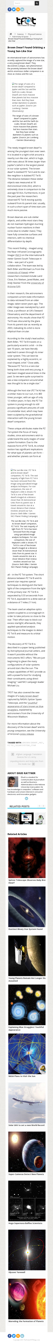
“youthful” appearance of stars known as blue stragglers (25, 706)
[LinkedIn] (22, 9)
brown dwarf (30, 742)
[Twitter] (14, 9)
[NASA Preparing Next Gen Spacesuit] (40, 818)
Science (20, 34)
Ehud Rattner (26, 773)
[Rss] (18, 9)
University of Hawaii (17, 272)
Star (33, 745)
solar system (22, 745)
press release (27, 734)
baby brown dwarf (29, 695)
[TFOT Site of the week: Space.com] (26, 818)
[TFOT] (26, 20)
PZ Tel (10, 745)
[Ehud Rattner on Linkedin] (26, 798)
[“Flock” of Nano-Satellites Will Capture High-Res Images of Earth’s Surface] (13, 818)
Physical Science (35, 34)
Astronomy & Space (20, 36)
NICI (18, 255)
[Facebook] (9, 9)
